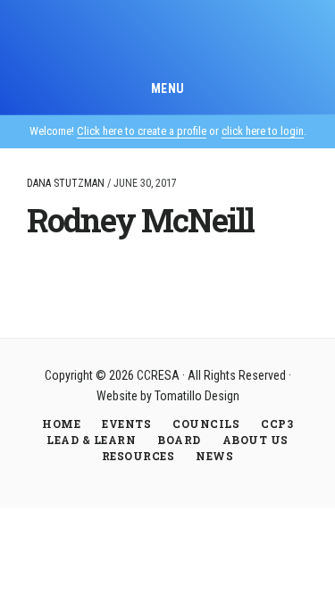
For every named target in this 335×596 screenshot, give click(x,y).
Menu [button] (168, 88)
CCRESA (167, 39)
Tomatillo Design (197, 396)
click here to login (263, 131)
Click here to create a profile (141, 131)
